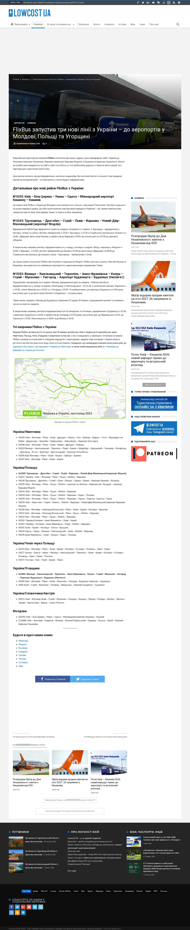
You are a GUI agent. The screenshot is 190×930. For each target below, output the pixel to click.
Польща (163, 891)
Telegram (22, 644)
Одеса (90, 891)
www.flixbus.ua (62, 165)
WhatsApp (23, 641)
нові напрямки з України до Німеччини (52, 346)
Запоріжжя (129, 891)
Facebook (23, 648)
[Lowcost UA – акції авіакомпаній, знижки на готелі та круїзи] (29, 9)
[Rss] (174, 2)
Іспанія (53, 891)
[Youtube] (153, 2)
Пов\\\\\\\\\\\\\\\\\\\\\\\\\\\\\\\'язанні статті (29, 745)
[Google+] (148, 2)
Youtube (22, 655)
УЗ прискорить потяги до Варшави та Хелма (33, 735)
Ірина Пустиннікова (33, 841)
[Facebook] (138, 2)
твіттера (95, 845)
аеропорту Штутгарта (23, 346)
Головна (16, 79)
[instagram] (168, 2)
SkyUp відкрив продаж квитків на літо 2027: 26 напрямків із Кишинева (70, 782)
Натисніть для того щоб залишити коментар (70, 811)
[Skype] (158, 2)
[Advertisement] (95, 49)
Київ (83, 891)
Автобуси (25, 79)
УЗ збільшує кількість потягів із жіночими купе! (105, 735)
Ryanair (140, 891)
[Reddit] (163, 2)
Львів (108, 891)
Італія (75, 891)
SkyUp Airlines (65, 891)
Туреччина (117, 891)
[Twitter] (143, 2)
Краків (35, 891)
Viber (20, 666)
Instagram (23, 651)
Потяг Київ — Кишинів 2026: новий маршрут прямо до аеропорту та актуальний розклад (106, 784)
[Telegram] (179, 2)
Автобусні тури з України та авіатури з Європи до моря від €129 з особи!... (53, 2)
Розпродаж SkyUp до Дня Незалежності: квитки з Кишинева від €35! (27, 782)
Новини (31, 123)
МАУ (155, 891)
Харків (148, 891)
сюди (73, 871)
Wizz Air (44, 891)
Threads (22, 659)
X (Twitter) (23, 662)
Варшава (99, 891)
